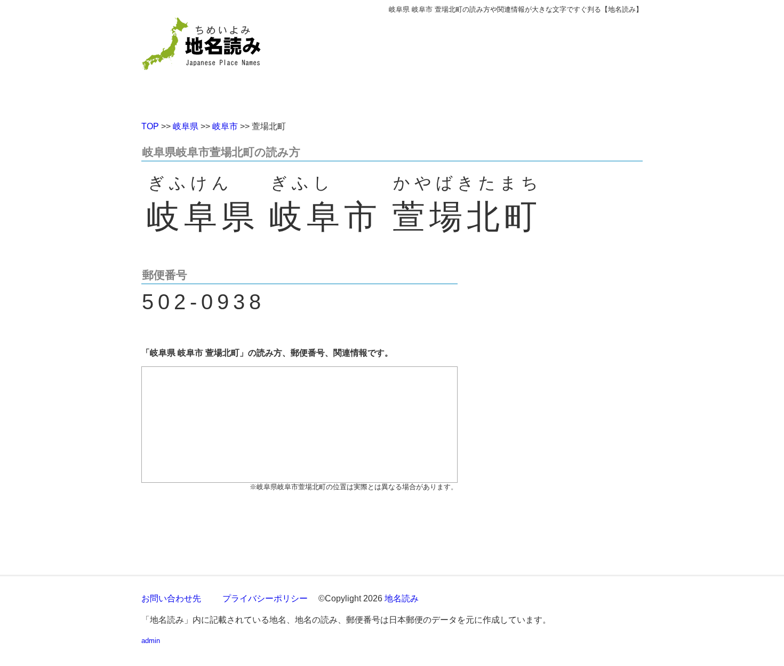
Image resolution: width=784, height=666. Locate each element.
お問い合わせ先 (171, 598)
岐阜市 (225, 126)
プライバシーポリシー (265, 598)
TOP (150, 126)
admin (150, 641)
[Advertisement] (469, 63)
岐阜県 (185, 126)
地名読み (402, 598)
